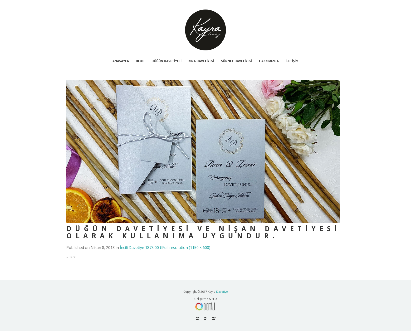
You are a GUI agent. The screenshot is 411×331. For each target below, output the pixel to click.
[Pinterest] (197, 318)
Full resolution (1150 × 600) (186, 247)
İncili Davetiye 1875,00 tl (141, 247)
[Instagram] (205, 318)
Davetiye (222, 292)
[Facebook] (213, 318)
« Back (71, 257)
